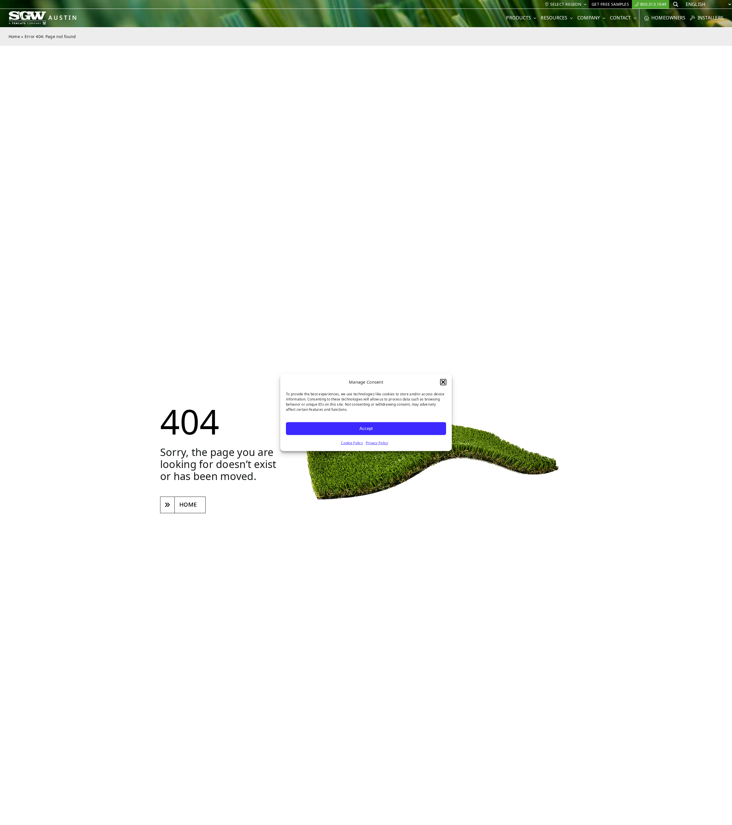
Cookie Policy (352, 442)
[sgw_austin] (46, 13)
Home (14, 36)
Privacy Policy (377, 442)
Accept (366, 428)
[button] (443, 382)
